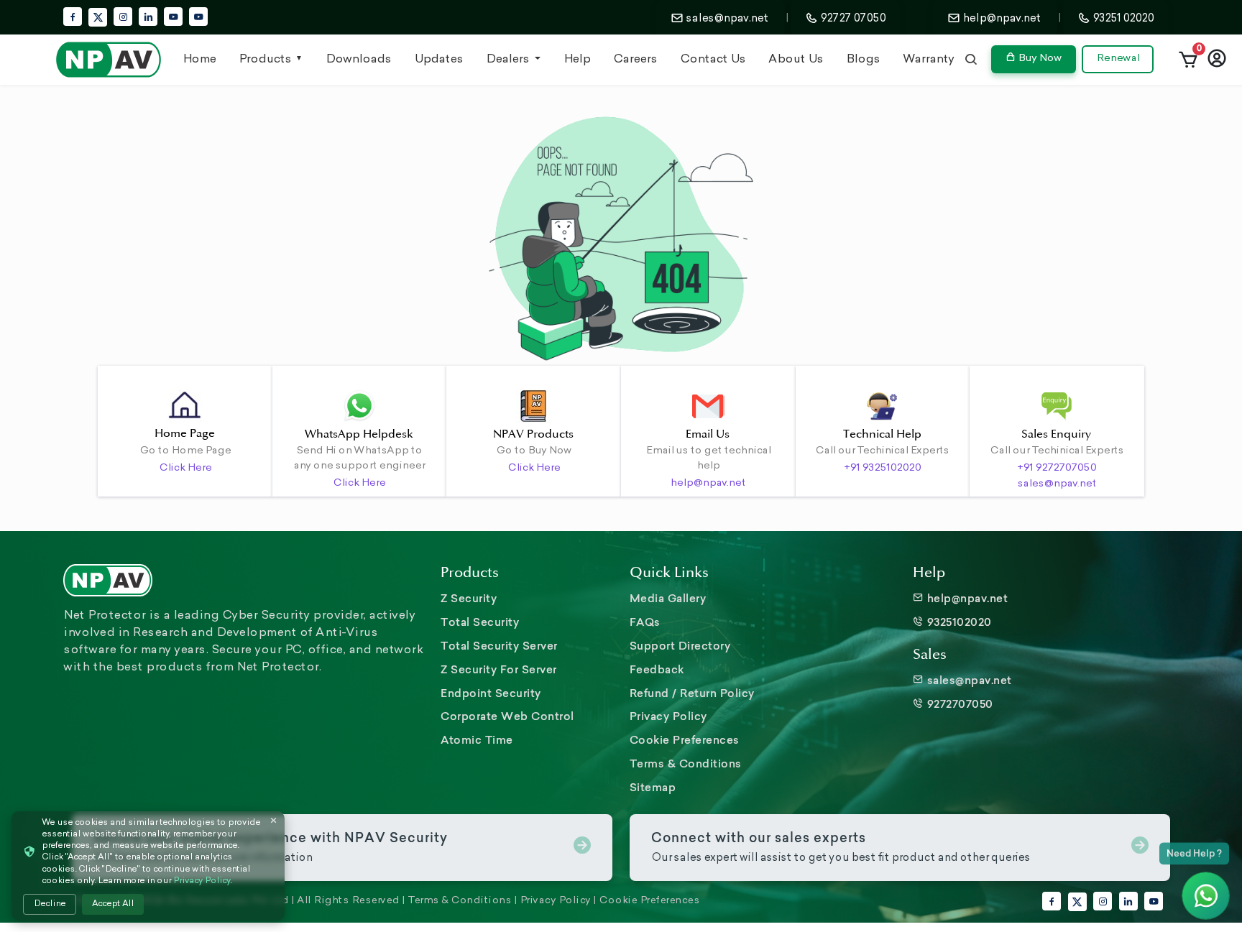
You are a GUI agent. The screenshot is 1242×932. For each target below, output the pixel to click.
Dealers (509, 59)
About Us (795, 59)
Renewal (1117, 59)
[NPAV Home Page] (108, 59)
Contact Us (712, 59)
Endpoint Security (491, 693)
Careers (635, 59)
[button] (1188, 59)
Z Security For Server (499, 669)
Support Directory (680, 645)
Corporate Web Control (507, 716)
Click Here (185, 468)
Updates (438, 59)
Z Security (469, 598)
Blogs (863, 59)
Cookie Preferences (685, 740)
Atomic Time (477, 740)
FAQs (645, 622)
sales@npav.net (1056, 484)
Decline (49, 904)
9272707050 (958, 704)
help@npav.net (707, 484)
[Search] (971, 60)
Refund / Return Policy (692, 693)
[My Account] (1217, 59)
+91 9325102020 (882, 468)
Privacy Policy (668, 716)
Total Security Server (499, 645)
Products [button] (265, 59)
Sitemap (653, 787)
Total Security (480, 622)
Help (577, 59)
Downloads (358, 59)
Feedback (657, 669)
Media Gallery (668, 598)
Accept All (113, 904)
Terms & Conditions (686, 763)
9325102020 (958, 622)
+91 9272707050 (1056, 468)
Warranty (928, 59)
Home (199, 59)
